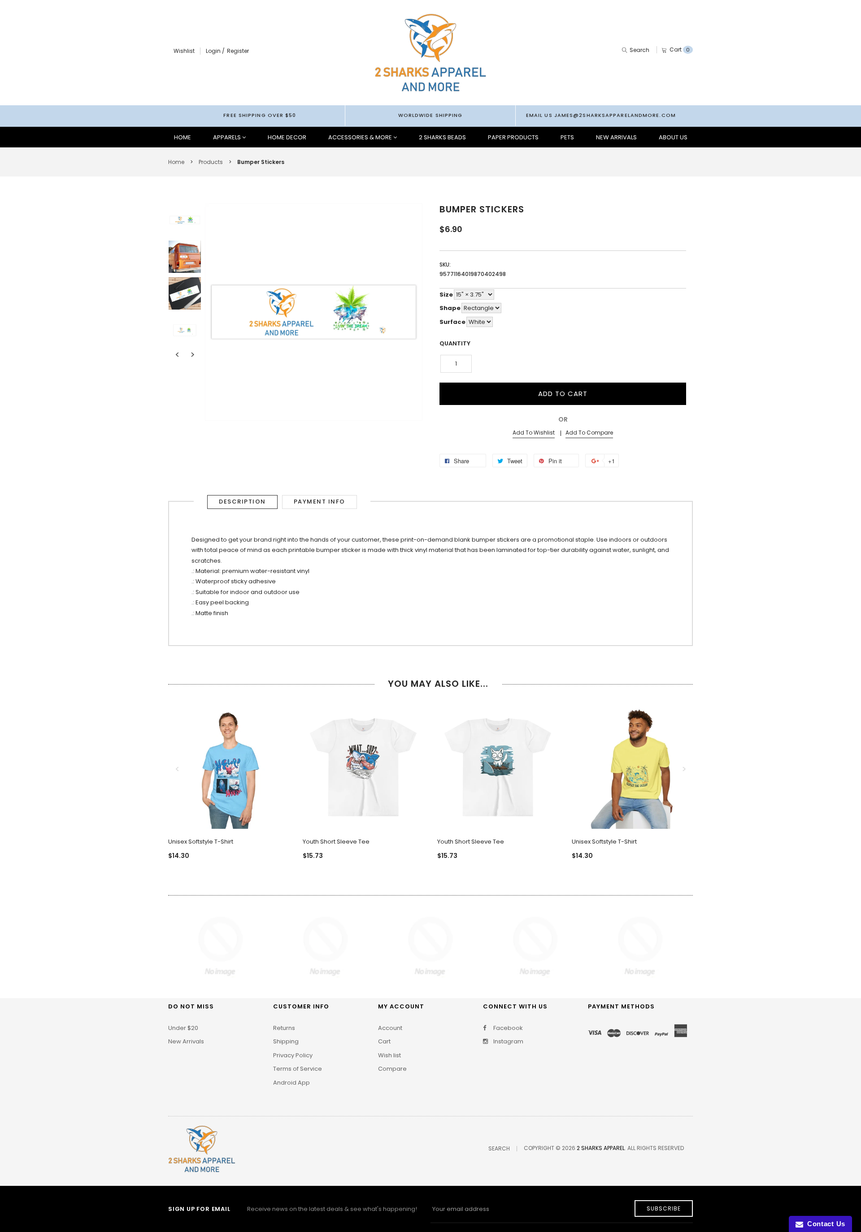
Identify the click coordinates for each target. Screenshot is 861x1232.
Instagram (507, 1042)
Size (446, 294)
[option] (184, 220)
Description (242, 501)
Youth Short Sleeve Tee (336, 841)
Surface (452, 322)
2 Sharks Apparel (601, 1148)
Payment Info (319, 501)
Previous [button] (177, 354)
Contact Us (824, 1224)
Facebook (507, 1028)
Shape (450, 308)
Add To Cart (562, 393)
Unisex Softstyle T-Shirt (200, 841)
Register (238, 51)
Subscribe (664, 1208)
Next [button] (192, 354)
